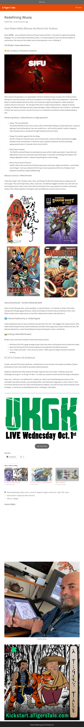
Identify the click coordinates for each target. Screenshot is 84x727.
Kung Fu (39, 492)
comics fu (33, 492)
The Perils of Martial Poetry (12, 482)
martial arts (52, 492)
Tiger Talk (60, 492)
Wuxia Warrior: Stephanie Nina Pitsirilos (21, 495)
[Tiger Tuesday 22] (67, 474)
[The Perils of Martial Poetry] (16, 474)
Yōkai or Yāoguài (12, 499)
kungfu (45, 492)
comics (26, 492)
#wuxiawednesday (13, 492)
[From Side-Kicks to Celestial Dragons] (41, 474)
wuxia (67, 492)
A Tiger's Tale (8, 7)
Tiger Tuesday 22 (60, 482)
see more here (42, 446)
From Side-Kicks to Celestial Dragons (41, 482)
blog (22, 492)
